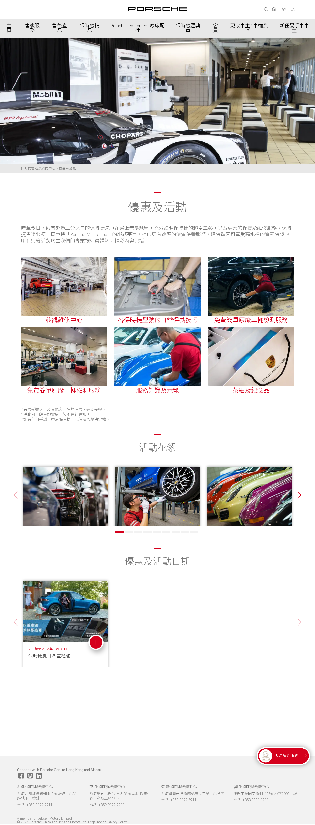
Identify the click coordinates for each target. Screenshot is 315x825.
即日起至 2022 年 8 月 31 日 (47, 649)
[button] (299, 495)
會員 (215, 28)
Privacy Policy (117, 822)
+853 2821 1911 (255, 800)
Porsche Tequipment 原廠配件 (137, 28)
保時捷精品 (89, 28)
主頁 (9, 28)
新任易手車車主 (294, 28)
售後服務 (32, 28)
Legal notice (97, 822)
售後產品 (59, 28)
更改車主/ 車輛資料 (249, 28)
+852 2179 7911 (39, 805)
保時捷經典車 (188, 28)
